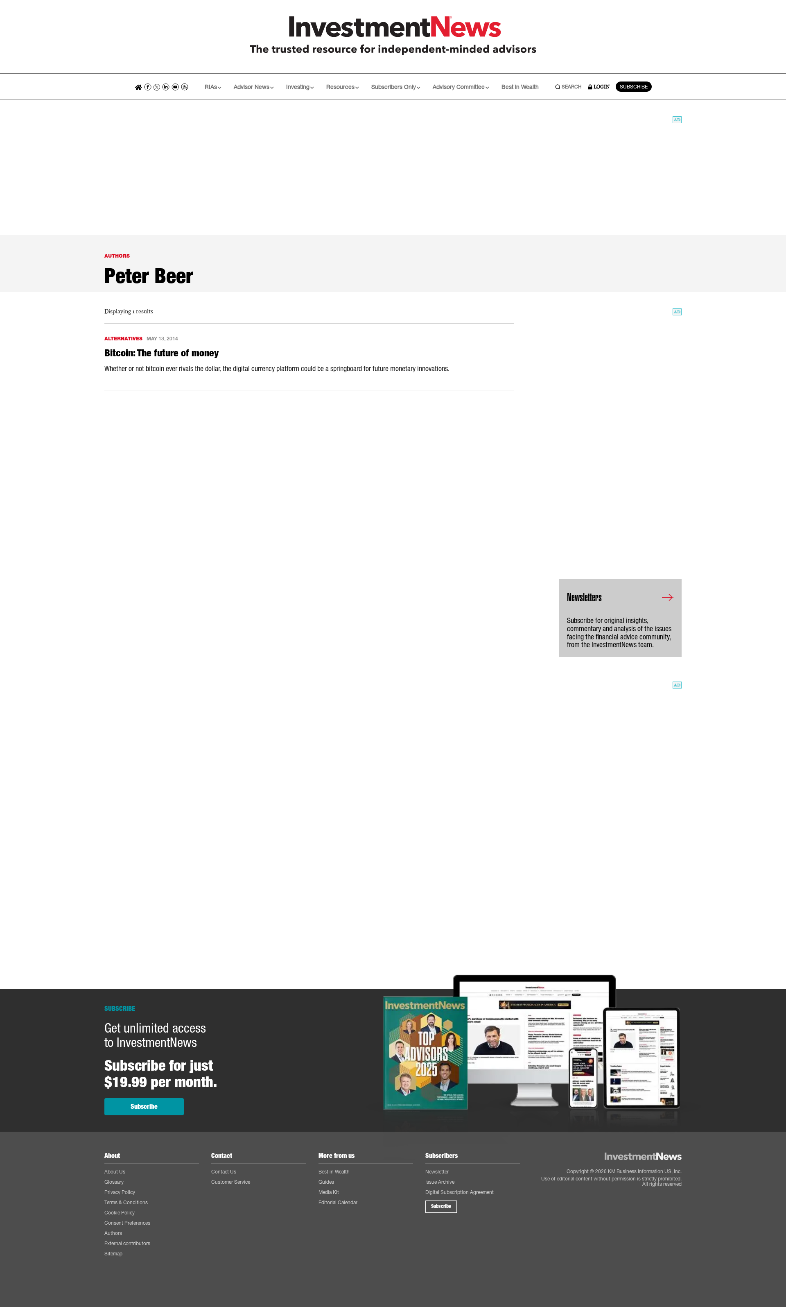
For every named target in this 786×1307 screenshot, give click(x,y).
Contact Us (223, 1172)
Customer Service (230, 1182)
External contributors (127, 1243)
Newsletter (437, 1172)
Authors (113, 1233)
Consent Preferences (127, 1223)
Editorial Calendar (337, 1202)
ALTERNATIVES (123, 338)
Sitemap (113, 1253)
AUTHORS (117, 256)
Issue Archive (439, 1182)
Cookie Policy (119, 1213)
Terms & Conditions (126, 1202)
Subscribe (144, 1106)
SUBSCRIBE (634, 87)
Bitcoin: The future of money (161, 353)
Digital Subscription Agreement (459, 1192)
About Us (114, 1172)
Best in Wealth (520, 86)
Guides (326, 1182)
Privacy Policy (119, 1192)
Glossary (114, 1182)
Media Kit (328, 1192)
